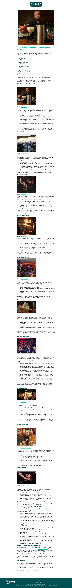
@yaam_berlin (24, 194)
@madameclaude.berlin (26, 447)
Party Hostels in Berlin (43, 548)
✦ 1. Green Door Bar (23, 58)
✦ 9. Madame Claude (23, 69)
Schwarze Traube (24, 236)
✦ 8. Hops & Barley (23, 67)
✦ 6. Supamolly (22, 65)
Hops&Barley (23, 401)
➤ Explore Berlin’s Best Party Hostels (25, 73)
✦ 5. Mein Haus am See (24, 63)
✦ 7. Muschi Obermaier (24, 66)
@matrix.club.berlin (25, 485)
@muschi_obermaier (25, 355)
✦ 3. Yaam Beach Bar (23, 61)
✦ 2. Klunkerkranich (23, 59)
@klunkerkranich (24, 153)
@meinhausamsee (24, 278)
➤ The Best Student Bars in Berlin (24, 57)
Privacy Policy (38, 582)
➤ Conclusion (20, 74)
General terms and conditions (41, 581)
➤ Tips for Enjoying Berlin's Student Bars (26, 71)
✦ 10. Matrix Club (22, 70)
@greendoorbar (24, 106)
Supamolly (23, 315)
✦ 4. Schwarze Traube (23, 62)
